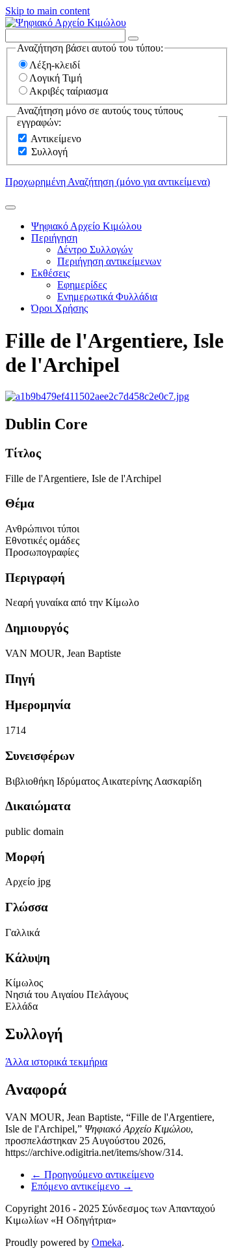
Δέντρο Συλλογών (95, 249)
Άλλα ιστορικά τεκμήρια (56, 1061)
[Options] (133, 38)
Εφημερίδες (82, 284)
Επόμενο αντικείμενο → (82, 1186)
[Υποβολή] (10, 207)
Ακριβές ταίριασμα (68, 91)
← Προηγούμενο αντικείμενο (92, 1174)
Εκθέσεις (50, 273)
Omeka (107, 1242)
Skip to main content (47, 10)
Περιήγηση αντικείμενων (109, 261)
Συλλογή (49, 151)
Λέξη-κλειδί (54, 64)
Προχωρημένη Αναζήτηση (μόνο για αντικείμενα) (107, 181)
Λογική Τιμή (55, 77)
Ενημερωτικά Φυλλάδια (107, 296)
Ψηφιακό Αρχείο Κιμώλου (86, 226)
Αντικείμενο (56, 138)
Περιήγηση (54, 237)
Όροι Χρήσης (59, 308)
